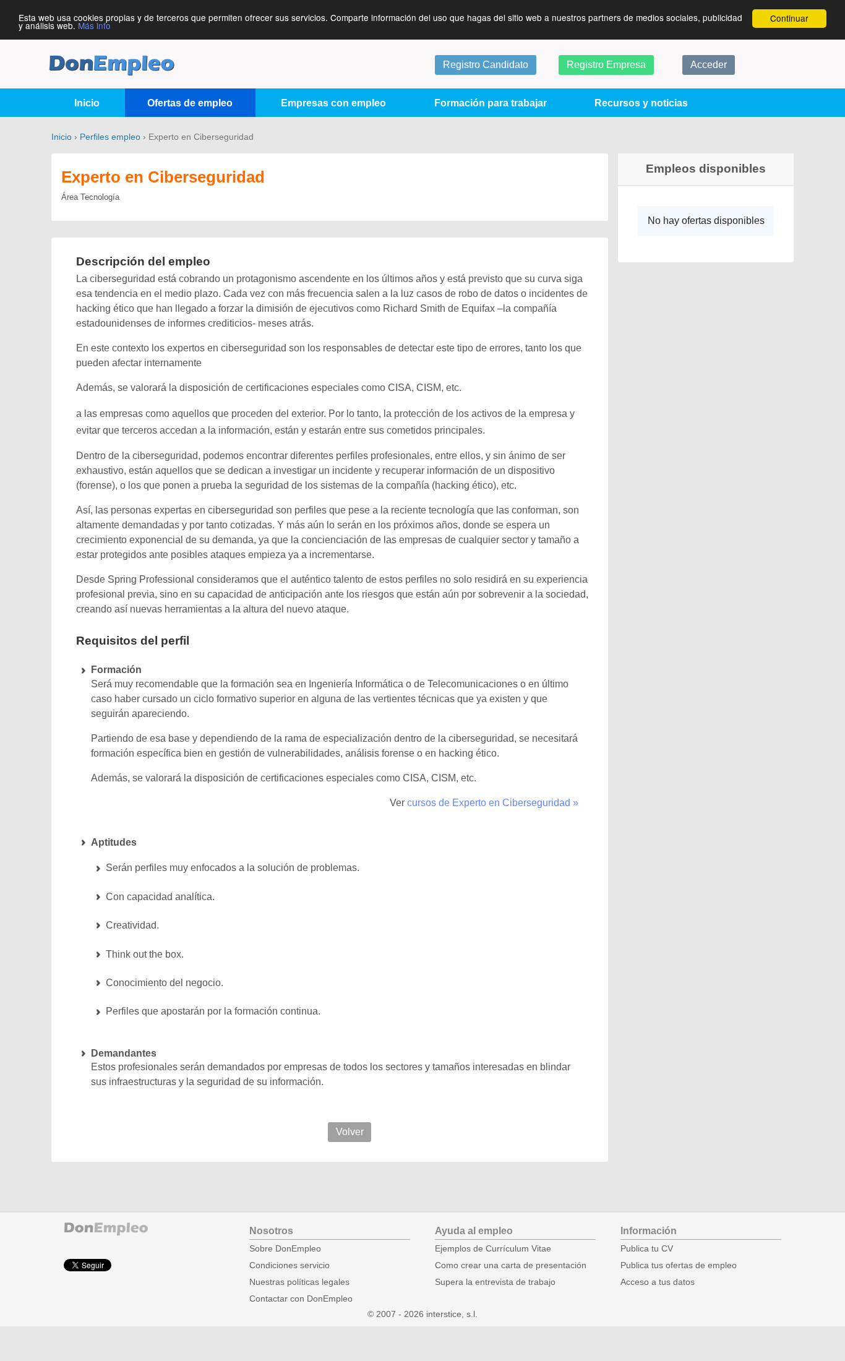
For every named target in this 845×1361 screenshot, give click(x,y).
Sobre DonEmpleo (285, 1248)
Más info (94, 25)
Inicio (87, 103)
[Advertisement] (701, 464)
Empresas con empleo (333, 103)
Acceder (708, 64)
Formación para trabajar (490, 103)
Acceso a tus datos (657, 1282)
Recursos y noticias (641, 103)
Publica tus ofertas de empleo (678, 1265)
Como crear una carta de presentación (510, 1265)
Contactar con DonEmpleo (301, 1298)
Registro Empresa (606, 64)
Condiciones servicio (289, 1265)
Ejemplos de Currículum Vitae (493, 1248)
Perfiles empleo (110, 137)
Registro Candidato (485, 64)
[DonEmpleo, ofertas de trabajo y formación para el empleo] (111, 65)
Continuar (789, 18)
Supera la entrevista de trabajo (495, 1282)
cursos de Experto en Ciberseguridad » (492, 802)
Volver (350, 1132)
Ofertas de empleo (190, 103)
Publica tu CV (646, 1248)
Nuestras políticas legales (299, 1282)
